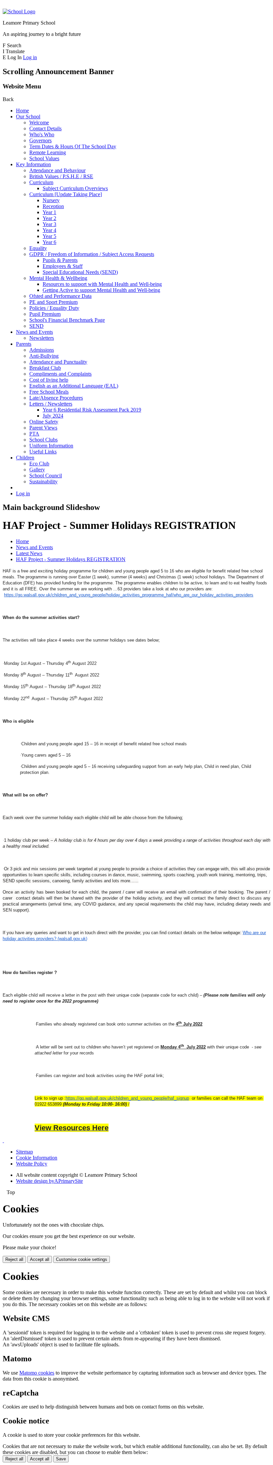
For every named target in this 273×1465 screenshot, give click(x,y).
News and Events (34, 332)
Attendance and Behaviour (57, 170)
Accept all (39, 1259)
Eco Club (39, 463)
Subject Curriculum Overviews (75, 188)
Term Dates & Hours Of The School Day (72, 146)
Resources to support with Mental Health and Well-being (102, 284)
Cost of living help (48, 380)
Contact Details (45, 128)
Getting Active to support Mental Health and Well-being (101, 290)
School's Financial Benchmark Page (67, 320)
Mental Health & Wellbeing (58, 278)
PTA (34, 433)
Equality (38, 248)
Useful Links (43, 451)
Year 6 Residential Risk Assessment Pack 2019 (92, 410)
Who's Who (41, 134)
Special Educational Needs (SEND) (80, 272)
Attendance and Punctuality (58, 362)
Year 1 (49, 212)
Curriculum (41, 182)
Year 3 (49, 224)
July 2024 (53, 416)
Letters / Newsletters (50, 404)
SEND (36, 326)
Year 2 (49, 218)
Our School (28, 116)
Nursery (51, 200)
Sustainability (43, 481)
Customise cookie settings (81, 1259)
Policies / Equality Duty (54, 308)
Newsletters (41, 338)
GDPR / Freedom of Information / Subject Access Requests (91, 254)
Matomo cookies (36, 1373)
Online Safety (43, 422)
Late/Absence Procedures (56, 398)
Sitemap (24, 1152)
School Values (44, 158)
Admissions (41, 350)
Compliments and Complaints (60, 374)
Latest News (29, 553)
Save (61, 1458)
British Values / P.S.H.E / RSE (61, 176)
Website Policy (31, 1163)
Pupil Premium (45, 314)
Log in (30, 57)
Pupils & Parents (60, 260)
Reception (53, 206)
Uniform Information (51, 445)
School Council (45, 475)
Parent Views (43, 427)
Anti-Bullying (44, 356)
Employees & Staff (63, 266)
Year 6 (49, 242)
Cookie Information (36, 1157)
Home (22, 110)
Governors (40, 140)
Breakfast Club (45, 368)
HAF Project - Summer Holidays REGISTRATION (71, 559)
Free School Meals (49, 392)
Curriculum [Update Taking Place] (65, 194)
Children (25, 457)
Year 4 (49, 230)
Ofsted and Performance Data (60, 296)
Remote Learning (47, 152)
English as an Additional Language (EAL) (73, 386)
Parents (23, 344)
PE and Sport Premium (53, 302)
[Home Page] (19, 11)
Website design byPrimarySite (49, 1181)
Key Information (33, 164)
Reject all (14, 1259)
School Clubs (43, 439)
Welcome (39, 122)
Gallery (37, 469)
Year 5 (49, 236)
